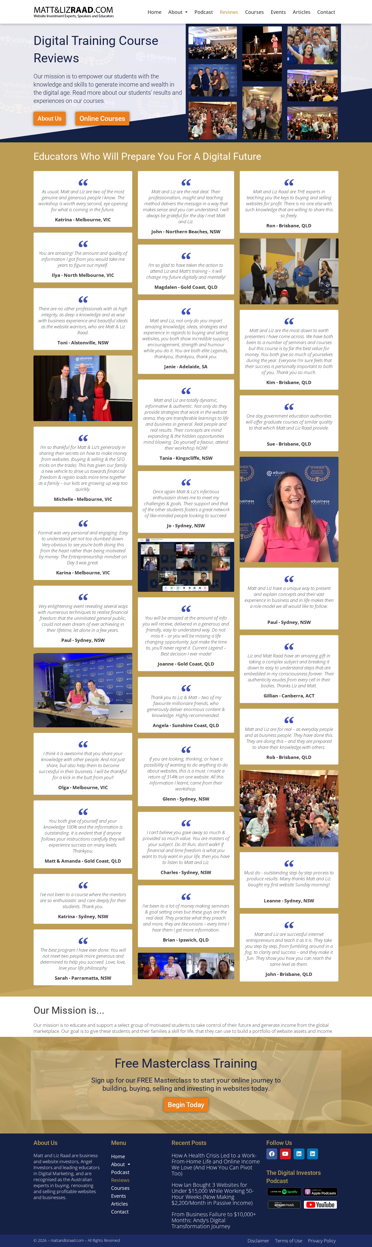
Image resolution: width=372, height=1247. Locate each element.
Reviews (229, 12)
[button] (178, 12)
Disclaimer (258, 1240)
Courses (254, 12)
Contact (326, 12)
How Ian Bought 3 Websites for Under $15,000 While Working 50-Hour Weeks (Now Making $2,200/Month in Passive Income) (213, 1193)
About (175, 12)
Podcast (203, 12)
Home (154, 12)
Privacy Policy (322, 1240)
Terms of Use (288, 1240)
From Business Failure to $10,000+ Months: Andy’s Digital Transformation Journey (214, 1220)
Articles (301, 12)
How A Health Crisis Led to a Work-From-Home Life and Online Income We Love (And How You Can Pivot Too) (216, 1164)
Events (278, 12)
